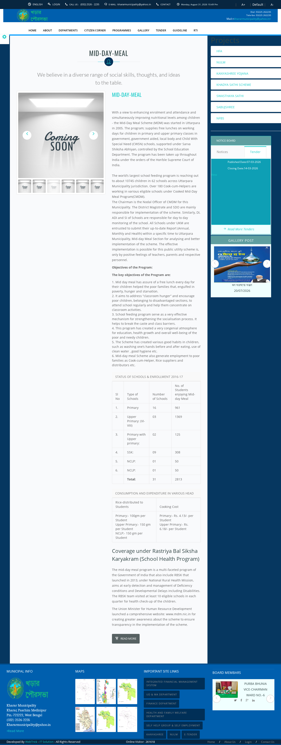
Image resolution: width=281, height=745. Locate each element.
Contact (165, 4)
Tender (255, 152)
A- (272, 4)
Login (56, 4)
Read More (128, 638)
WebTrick (31, 742)
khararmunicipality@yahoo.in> (252, 19)
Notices (222, 152)
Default (257, 4)
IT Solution (47, 742)
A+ (243, 4)
